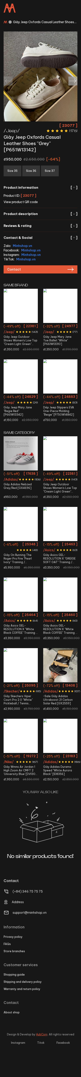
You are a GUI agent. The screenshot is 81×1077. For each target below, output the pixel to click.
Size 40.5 (14, 474)
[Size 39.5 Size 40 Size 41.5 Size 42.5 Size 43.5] (60, 736)
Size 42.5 (15, 561)
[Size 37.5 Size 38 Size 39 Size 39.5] (60, 595)
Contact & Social (40, 238)
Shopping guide (14, 974)
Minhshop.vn (22, 246)
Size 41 (14, 553)
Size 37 (27, 397)
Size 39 (27, 327)
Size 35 (15, 327)
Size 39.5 (54, 545)
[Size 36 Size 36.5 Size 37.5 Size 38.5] (60, 665)
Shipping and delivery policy (23, 981)
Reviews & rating (40, 226)
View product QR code (21, 202)
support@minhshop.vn (30, 913)
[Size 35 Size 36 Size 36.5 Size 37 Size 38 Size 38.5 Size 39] (21, 665)
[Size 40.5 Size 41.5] (21, 453)
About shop (12, 1012)
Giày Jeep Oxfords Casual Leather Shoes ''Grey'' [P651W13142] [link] (43, 22)
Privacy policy (13, 936)
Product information (40, 188)
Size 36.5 (15, 694)
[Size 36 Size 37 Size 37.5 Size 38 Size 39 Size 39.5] (21, 595)
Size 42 (26, 553)
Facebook (63, 1042)
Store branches (14, 951)
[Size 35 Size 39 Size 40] (21, 306)
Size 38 (60, 335)
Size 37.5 (15, 623)
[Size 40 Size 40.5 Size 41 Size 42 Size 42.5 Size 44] (21, 524)
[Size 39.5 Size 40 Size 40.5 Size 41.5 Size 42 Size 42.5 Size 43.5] (60, 524)
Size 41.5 (28, 474)
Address (18, 902)
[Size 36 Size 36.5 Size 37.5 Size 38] (21, 736)
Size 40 (21, 335)
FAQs (7, 944)
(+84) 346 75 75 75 (28, 891)
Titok (41, 1042)
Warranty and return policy (22, 989)
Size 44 (28, 561)
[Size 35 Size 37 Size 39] (21, 376)
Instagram (18, 1042)
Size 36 (66, 327)
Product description (40, 214)
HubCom (41, 1034)
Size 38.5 (26, 702)
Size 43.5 (60, 569)
